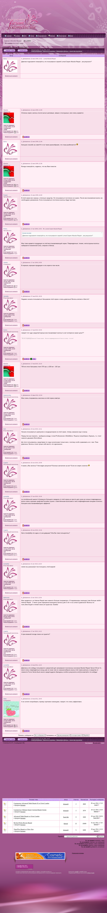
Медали (52, 36)
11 (14, 220)
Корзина (22, 805)
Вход (71, 36)
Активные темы (22, 47)
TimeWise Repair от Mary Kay (24, 829)
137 (15, 132)
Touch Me (66, 817)
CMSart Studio (90, 873)
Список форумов (36, 51)
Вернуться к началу (11, 76)
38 (14, 726)
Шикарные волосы (62, 51)
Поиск (32, 36)
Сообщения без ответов (9, 47)
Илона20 (66, 804)
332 (15, 131)
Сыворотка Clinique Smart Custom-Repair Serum (30, 810)
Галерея (9, 36)
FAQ (25, 36)
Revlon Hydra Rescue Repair (23, 823)
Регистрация (62, 36)
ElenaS (66, 823)
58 (14, 725)
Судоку (17, 36)
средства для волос (75, 51)
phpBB (76, 871)
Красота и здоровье (49, 51)
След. (21, 43)
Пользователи (42, 36)
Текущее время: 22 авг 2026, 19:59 (40, 49)
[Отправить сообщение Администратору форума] (9, 2)
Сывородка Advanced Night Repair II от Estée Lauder (31, 803)
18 (14, 286)
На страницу (9, 43)
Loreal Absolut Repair (13, 40)
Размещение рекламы (78, 853)
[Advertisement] (53, 93)
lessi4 (96, 805)
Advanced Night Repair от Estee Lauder (26, 816)
